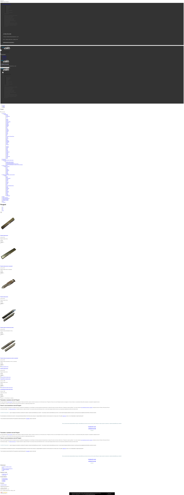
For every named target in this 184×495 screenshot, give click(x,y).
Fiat (6, 127)
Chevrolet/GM (8, 121)
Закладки (3, 480)
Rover (7, 148)
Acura (7, 115)
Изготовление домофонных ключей (10, 24)
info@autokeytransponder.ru (8, 42)
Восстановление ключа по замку (10, 20)
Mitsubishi (7, 141)
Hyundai (7, 130)
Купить (2, 242)
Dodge (7, 126)
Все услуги (6, 26)
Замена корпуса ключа (8, 17)
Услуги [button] (3, 14)
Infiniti (7, 131)
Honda (7, 129)
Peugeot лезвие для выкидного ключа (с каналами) (9, 358)
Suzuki (7, 153)
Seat (7, 149)
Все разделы (6, 13)
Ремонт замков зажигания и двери (10, 22)
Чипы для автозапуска (5, 99)
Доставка (3, 29)
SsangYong (8, 151)
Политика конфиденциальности (7, 468)
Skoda (7, 150)
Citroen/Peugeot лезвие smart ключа (6, 389)
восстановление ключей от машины (86, 407)
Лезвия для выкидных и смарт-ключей (8, 174)
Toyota (7, 154)
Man (6, 139)
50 (2, 208)
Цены (3, 28)
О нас (3, 30)
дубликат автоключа (12, 409)
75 (2, 209)
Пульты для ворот (9, 12)
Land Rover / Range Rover (10, 136)
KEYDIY (7, 11)
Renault (7, 147)
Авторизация (8, 4)
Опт (3, 201)
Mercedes (7, 140)
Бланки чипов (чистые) (9, 161)
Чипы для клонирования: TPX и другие (12, 163)
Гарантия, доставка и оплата (6, 466)
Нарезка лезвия (7, 21)
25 (2, 207)
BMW (7, 177)
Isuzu (7, 132)
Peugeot (7, 144)
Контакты (3, 31)
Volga (7, 155)
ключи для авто (9, 434)
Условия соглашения (5, 469)
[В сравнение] (0, 243)
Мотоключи (8, 7)
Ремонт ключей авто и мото (9, 18)
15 (1, 212)
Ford (6, 128)
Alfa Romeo (8, 116)
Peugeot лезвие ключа (4, 235)
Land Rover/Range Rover (10, 185)
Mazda (7, 187)
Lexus (7, 137)
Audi (7, 117)
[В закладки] (3, 303)
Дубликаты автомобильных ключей (10, 15)
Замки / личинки (9, 10)
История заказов (5, 479)
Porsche (7, 146)
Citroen (7, 123)
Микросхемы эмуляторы (10, 162)
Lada (7, 158)
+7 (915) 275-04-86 (7, 33)
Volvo (7, 157)
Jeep (6, 134)
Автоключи (8, 6)
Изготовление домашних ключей (10, 25)
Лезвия (7, 8)
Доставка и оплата (5, 200)
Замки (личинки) (5, 165)
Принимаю (109, 493)
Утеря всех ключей (5, 27)
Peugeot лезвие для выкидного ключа (7, 327)
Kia (6, 135)
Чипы (7, 9)
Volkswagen (8, 156)
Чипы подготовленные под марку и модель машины (14, 164)
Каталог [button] (3, 5)
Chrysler (7, 122)
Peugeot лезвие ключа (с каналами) (6, 266)
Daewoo (7, 124)
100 (2, 210)
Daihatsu (7, 125)
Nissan (7, 142)
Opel (7, 143)
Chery (7, 120)
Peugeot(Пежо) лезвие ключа (5, 378)
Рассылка (3, 481)
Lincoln (7, 138)
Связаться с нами (5, 474)
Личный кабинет (5, 478)
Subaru (7, 152)
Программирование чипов (9, 19)
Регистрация (4, 4)
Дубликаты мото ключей (8, 16)
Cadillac (7, 119)
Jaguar (7, 133)
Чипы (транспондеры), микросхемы (7, 160)
